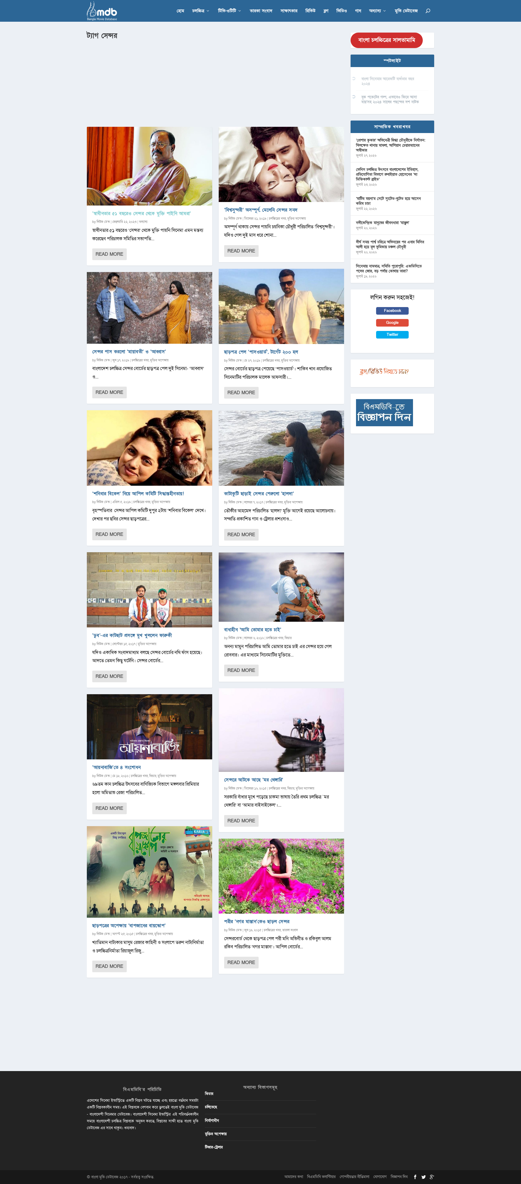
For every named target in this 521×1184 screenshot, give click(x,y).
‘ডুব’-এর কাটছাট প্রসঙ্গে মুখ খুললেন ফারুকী (132, 635)
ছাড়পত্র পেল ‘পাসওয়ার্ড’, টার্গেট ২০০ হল (261, 352)
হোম (180, 11)
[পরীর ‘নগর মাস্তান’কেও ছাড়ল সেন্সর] (281, 876)
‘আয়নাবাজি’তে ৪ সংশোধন (116, 767)
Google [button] (392, 322)
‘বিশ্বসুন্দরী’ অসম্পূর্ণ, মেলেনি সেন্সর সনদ (261, 210)
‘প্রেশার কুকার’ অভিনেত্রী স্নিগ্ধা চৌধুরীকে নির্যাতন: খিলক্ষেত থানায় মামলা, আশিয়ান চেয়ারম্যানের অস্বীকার (390, 145)
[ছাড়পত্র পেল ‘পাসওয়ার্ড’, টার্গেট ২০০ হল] (281, 306)
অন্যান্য (375, 11)
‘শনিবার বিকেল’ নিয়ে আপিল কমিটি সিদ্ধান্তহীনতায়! (138, 494)
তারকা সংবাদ (261, 11)
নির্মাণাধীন (212, 1120)
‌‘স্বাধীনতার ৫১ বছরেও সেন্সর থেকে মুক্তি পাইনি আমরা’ (141, 213)
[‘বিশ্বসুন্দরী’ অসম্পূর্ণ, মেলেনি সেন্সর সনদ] (281, 164)
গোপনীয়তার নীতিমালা (354, 1176)
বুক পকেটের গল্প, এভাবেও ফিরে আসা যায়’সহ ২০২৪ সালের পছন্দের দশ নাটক (390, 99)
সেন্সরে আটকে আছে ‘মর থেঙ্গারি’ (253, 780)
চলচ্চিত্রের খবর (140, 360)
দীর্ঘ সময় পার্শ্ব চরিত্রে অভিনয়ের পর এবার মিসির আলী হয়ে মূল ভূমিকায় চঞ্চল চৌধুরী (390, 244)
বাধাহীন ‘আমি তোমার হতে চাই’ (252, 630)
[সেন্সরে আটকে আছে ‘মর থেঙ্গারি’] (281, 730)
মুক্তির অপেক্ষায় (159, 360)
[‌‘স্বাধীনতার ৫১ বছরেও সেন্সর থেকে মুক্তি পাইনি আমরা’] (149, 166)
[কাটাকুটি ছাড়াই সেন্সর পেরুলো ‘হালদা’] (281, 448)
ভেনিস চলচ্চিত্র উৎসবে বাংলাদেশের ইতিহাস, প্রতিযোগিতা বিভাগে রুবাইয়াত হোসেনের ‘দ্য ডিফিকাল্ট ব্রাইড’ (387, 174)
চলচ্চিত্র (198, 11)
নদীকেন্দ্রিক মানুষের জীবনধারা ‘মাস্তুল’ (382, 222)
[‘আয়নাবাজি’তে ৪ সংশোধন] (149, 726)
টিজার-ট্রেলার (214, 1147)
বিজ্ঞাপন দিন (399, 1176)
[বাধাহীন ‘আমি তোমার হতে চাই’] (281, 587)
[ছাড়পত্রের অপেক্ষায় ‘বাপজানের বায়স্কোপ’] (149, 872)
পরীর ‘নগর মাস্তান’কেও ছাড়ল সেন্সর (257, 921)
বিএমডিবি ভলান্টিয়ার (321, 1176)
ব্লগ (326, 11)
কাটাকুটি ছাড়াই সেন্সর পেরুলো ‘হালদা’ (259, 494)
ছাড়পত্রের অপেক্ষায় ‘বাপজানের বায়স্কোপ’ (129, 926)
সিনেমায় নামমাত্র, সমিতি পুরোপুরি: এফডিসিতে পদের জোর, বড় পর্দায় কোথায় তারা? (389, 269)
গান (358, 11)
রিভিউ (311, 11)
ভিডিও (341, 11)
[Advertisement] (215, 82)
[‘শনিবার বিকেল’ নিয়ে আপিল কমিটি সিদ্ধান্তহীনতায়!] (149, 447)
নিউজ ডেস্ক (103, 222)
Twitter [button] (392, 334)
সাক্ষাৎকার (289, 11)
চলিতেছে (211, 1107)
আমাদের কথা (293, 1176)
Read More (109, 254)
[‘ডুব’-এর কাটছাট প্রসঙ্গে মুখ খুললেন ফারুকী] (149, 589)
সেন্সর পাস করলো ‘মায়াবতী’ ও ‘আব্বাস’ (129, 352)
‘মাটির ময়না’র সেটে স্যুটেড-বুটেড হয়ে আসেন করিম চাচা (388, 201)
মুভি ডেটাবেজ (406, 11)
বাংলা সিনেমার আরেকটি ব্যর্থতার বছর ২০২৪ (387, 81)
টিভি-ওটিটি (227, 11)
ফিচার (152, 776)
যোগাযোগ (380, 1176)
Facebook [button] (392, 310)
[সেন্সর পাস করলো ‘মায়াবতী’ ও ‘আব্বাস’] (149, 308)
